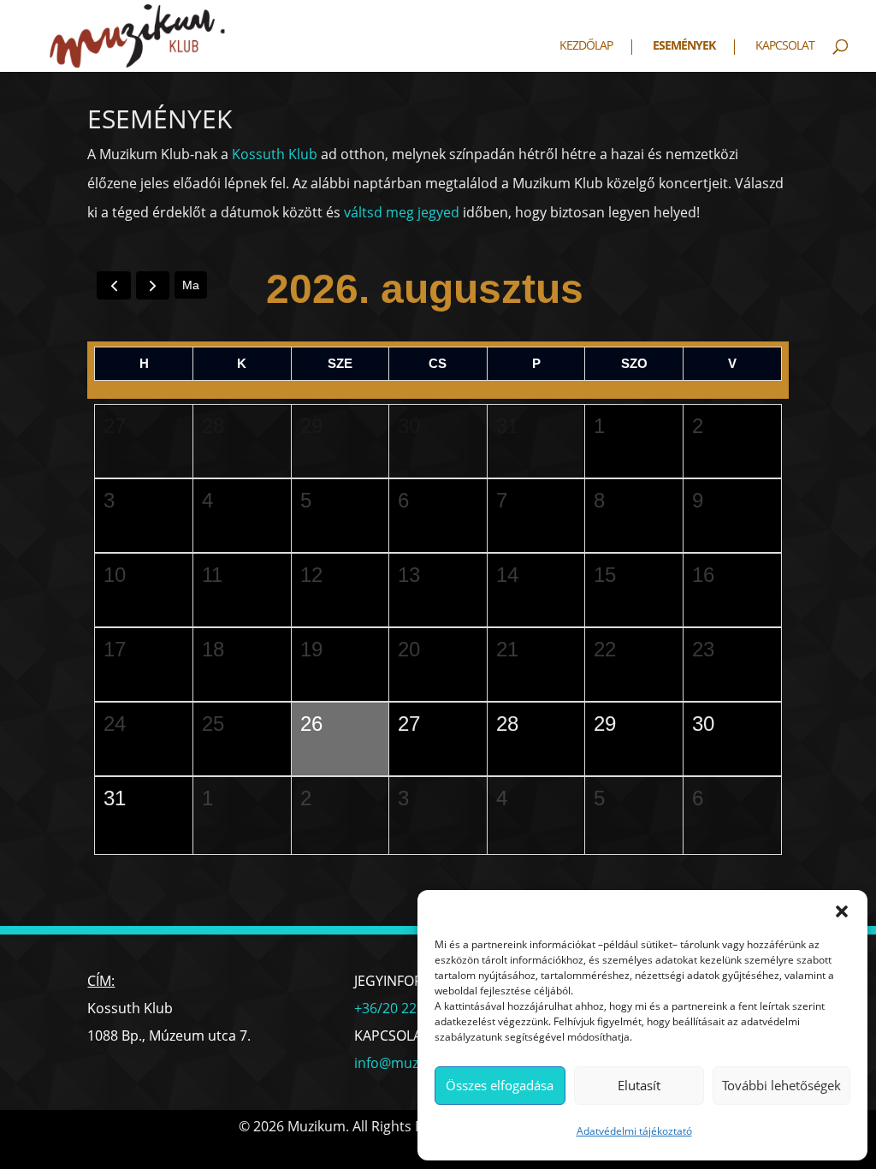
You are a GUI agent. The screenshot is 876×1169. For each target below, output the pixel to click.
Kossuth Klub (274, 154)
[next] (152, 285)
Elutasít (639, 1085)
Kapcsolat (784, 46)
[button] (841, 911)
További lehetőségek (781, 1085)
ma (190, 285)
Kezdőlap (586, 46)
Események (684, 46)
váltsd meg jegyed (401, 212)
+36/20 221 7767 (406, 1008)
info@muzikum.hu (412, 1062)
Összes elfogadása (499, 1085)
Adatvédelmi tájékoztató (634, 1131)
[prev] (113, 285)
